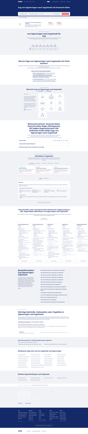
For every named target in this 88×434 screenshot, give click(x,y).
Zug (24, 1)
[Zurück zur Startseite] (21, 1)
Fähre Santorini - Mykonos (54, 412)
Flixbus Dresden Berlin (33, 413)
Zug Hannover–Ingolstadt (35, 360)
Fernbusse (30, 410)
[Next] (58, 45)
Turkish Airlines (42, 413)
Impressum (29, 431)
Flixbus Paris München (33, 415)
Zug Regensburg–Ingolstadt (62, 377)
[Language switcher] (49, 1)
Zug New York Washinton (22, 412)
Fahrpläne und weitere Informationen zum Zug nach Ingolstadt (55, 344)
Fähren (33, 1)
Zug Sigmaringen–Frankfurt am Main (37, 367)
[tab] (31, 163)
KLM (40, 418)
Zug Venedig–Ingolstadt (22, 362)
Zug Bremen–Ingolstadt (22, 365)
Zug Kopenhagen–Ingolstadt (23, 360)
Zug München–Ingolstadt (35, 354)
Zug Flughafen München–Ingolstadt (37, 365)
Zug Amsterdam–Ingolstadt (36, 358)
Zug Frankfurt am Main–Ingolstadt (24, 356)
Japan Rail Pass (62, 412)
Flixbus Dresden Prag (32, 412)
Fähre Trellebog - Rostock (54, 416)
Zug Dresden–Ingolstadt (61, 362)
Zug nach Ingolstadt (27, 385)
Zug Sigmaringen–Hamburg (23, 367)
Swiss (40, 416)
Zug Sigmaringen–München (62, 365)
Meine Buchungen (55, 1)
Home (19, 385)
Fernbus (27, 1)
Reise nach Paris (63, 415)
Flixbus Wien (31, 418)
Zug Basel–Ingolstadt (60, 360)
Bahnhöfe (20, 418)
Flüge (30, 1)
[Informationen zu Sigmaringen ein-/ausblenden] (68, 332)
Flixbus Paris (31, 416)
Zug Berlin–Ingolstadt (21, 354)
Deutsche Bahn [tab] (44, 218)
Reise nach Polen (63, 416)
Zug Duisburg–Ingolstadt (22, 380)
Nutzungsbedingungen (36, 431)
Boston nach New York (22, 415)
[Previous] (30, 45)
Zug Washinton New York (22, 413)
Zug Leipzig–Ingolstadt (48, 362)
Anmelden (68, 1)
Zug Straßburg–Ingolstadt (35, 362)
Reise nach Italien (63, 418)
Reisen (61, 410)
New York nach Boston (22, 416)
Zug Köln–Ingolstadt (47, 356)
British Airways (41, 415)
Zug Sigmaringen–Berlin (48, 365)
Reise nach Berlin (63, 413)
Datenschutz (44, 431)
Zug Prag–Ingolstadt (60, 358)
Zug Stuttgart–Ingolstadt (35, 356)
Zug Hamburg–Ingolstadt (61, 354)
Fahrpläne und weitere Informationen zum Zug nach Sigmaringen (29, 344)
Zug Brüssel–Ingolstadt (48, 360)
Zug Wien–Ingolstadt (60, 356)
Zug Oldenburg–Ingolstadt (35, 380)
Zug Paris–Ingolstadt (47, 354)
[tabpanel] (44, 242)
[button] (42, 14)
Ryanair (40, 412)
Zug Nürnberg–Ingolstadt (48, 358)
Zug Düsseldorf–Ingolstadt (22, 358)
